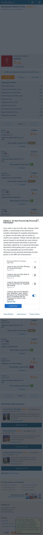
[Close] (38, 221)
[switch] (34, 267)
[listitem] (21, 261)
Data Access (21, 314)
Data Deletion (8, 314)
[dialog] (21, 267)
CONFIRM (13, 306)
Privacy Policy (34, 314)
